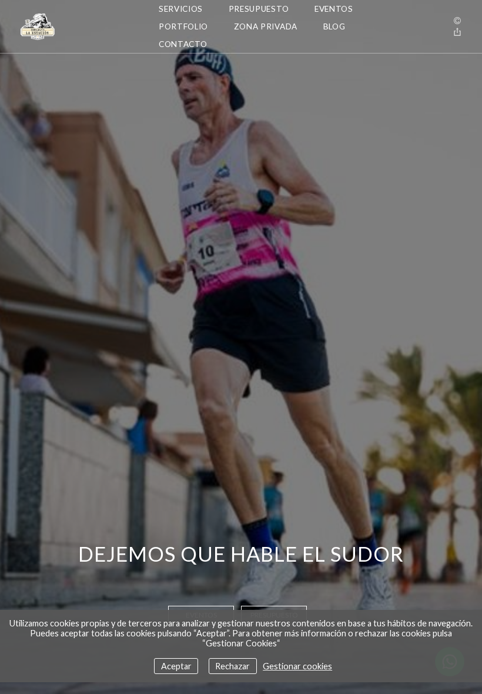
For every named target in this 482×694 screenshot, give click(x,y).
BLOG (334, 26)
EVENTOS (333, 9)
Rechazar (232, 666)
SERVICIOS (181, 9)
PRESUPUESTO (259, 9)
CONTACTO (183, 44)
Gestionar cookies (297, 666)
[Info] (457, 20)
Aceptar (176, 666)
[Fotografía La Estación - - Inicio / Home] (73, 27)
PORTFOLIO (183, 26)
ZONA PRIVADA (265, 26)
